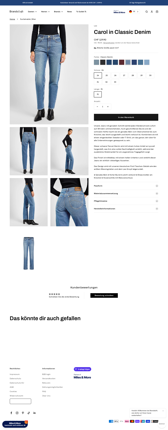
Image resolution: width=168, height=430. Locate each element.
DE (134, 11)
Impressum (15, 374)
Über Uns (46, 396)
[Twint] (154, 421)
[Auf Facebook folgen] (11, 412)
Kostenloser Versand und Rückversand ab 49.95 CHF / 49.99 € (81, 3)
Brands (57, 11)
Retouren (46, 383)
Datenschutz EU (17, 383)
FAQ (44, 391)
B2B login (46, 374)
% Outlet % (81, 11)
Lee (95, 26)
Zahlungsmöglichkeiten (52, 387)
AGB (12, 387)
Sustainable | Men (28, 19)
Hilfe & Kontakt (28, 3)
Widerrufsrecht (16, 396)
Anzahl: (97, 101)
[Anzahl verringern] (97, 106)
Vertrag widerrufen (20, 401)
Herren (44, 11)
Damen (31, 11)
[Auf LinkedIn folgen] (34, 412)
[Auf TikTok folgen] (28, 412)
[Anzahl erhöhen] (108, 106)
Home (12, 19)
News (69, 11)
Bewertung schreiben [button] (104, 295)
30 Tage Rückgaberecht (137, 3)
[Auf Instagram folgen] (17, 412)
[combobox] (134, 11)
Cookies (13, 391)
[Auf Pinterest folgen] (22, 412)
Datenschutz (15, 378)
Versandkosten (109, 43)
